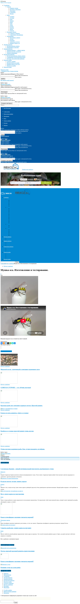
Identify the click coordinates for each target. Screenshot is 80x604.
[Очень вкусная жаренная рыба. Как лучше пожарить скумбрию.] (9, 444)
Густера (12, 18)
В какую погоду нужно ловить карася (13, 481)
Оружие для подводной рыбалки (15, 58)
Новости (3, 472)
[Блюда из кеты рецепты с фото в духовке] (9, 408)
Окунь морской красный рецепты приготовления (17, 551)
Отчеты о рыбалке (7, 120)
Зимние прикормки (12, 53)
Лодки (11, 39)
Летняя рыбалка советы (13, 46)
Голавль (12, 16)
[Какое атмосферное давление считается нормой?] (6, 514)
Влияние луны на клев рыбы (10, 567)
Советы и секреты (15, 33)
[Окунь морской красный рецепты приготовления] (8, 548)
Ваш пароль (18, 77)
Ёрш (11, 19)
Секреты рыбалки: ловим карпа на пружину (16, 528)
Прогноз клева (8, 67)
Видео (5, 118)
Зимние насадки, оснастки (14, 51)
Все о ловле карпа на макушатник (12, 494)
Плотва (12, 27)
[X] (8, 343)
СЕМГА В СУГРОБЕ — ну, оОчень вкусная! (16, 387)
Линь (11, 25)
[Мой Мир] (15, 343)
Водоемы (5, 123)
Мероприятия (6, 116)
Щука (11, 29)
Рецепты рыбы (8, 582)
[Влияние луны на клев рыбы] (5, 564)
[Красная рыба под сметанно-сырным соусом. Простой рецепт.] (9, 401)
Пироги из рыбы (11, 65)
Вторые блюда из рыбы (13, 63)
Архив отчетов (14, 71)
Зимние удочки (14, 8)
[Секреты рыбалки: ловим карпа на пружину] (8, 525)
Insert (16, 602)
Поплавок (12, 11)
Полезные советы (11, 32)
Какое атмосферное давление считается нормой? (17, 517)
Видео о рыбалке (8, 266)
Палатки (12, 40)
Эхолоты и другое (15, 42)
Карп (11, 22)
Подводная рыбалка (9, 580)
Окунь (11, 26)
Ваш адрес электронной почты (23, 88)
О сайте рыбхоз (7, 111)
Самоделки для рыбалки (16, 34)
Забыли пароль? (5, 136)
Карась (12, 20)
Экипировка (10, 36)
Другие (12, 30)
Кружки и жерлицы (15, 9)
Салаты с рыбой (11, 61)
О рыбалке (6, 576)
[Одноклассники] (4, 343)
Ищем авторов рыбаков (8, 114)
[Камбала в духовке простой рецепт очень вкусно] (9, 426)
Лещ (11, 23)
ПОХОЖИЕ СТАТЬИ (6, 351)
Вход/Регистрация (7, 108)
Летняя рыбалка (8, 577)
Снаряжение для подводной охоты (16, 57)
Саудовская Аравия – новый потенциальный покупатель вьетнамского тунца (27, 469)
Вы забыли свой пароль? (7, 80)
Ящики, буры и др (15, 43)
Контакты (6, 125)
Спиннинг (13, 12)
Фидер (12, 13)
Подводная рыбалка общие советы (16, 56)
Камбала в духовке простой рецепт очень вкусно (17, 431)
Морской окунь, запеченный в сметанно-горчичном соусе (20, 369)
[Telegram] (6, 343)
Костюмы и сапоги (15, 37)
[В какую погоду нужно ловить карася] (9, 478)
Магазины (6, 587)
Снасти (9, 6)
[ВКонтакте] (1, 343)
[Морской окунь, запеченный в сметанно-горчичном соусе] (9, 365)
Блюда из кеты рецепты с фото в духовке (14, 413)
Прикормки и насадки (13, 47)
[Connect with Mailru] (3, 84)
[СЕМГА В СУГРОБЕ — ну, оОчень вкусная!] (9, 383)
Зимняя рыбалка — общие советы (16, 50)
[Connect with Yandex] (7, 84)
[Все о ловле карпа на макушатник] (12, 491)
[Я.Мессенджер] (12, 343)
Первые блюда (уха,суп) (13, 64)
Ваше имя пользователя (21, 75)
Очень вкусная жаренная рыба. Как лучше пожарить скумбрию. (23, 449)
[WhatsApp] (10, 343)
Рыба (8, 15)
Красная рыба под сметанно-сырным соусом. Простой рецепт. (22, 405)
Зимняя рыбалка (8, 579)
